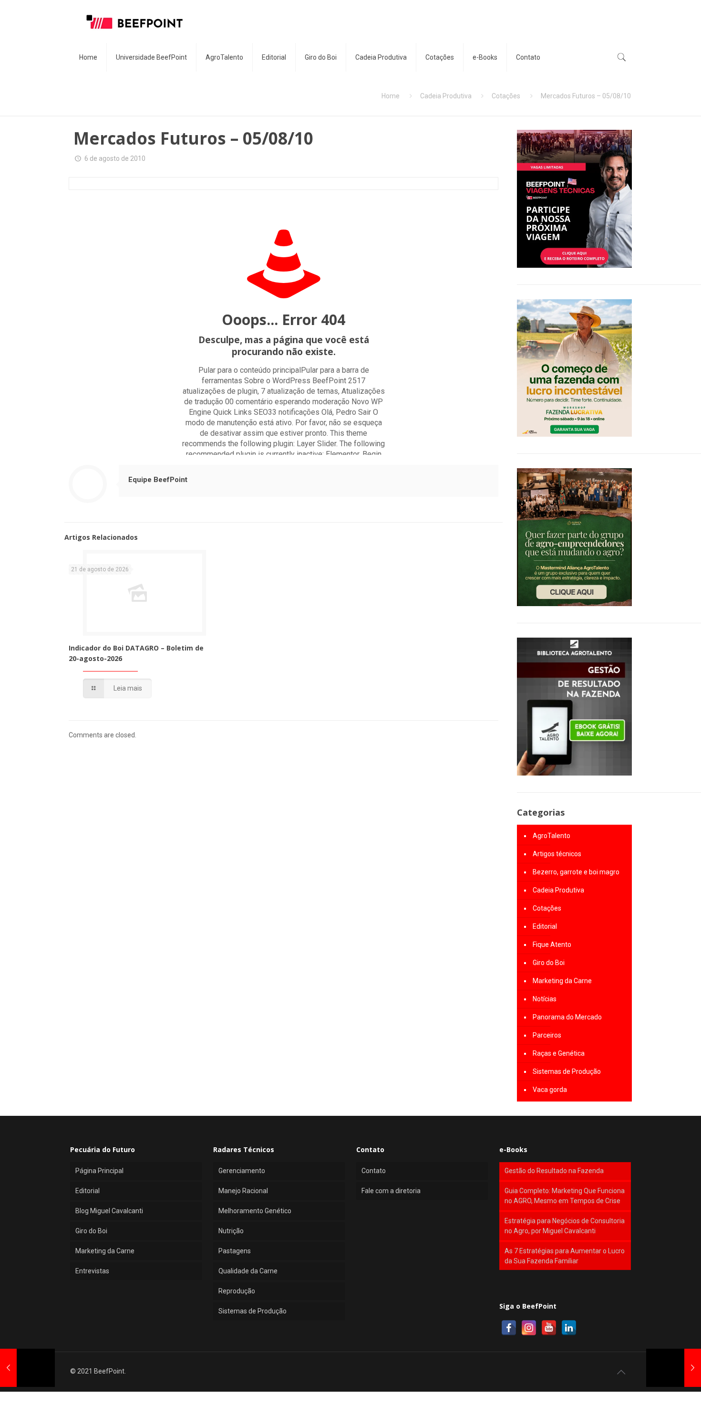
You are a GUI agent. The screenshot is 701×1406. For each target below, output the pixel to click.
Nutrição (231, 1231)
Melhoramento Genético (254, 1211)
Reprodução (236, 1291)
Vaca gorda (550, 1089)
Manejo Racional (243, 1191)
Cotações (506, 96)
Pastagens (234, 1251)
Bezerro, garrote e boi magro (576, 872)
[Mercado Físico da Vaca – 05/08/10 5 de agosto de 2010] (27, 1368)
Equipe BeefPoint (157, 479)
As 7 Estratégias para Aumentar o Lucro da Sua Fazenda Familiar (565, 1256)
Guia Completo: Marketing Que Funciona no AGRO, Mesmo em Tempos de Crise (565, 1196)
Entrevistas (92, 1271)
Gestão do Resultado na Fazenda (554, 1171)
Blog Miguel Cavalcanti (109, 1211)
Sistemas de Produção (567, 1071)
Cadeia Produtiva (446, 96)
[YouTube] (549, 1327)
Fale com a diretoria (391, 1191)
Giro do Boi (549, 962)
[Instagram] (528, 1327)
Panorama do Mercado (567, 1017)
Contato (373, 1171)
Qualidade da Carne (248, 1271)
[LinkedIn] (569, 1327)
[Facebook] (508, 1327)
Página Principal (99, 1171)
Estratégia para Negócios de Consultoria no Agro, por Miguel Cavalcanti (565, 1226)
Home (390, 96)
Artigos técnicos (557, 854)
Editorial (545, 926)
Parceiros (547, 1035)
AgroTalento (551, 835)
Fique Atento (552, 944)
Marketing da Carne (562, 981)
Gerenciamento (241, 1171)
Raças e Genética (559, 1053)
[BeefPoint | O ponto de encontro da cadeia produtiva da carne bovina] (134, 21)
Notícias (545, 999)
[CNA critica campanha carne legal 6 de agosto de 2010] (673, 1368)
